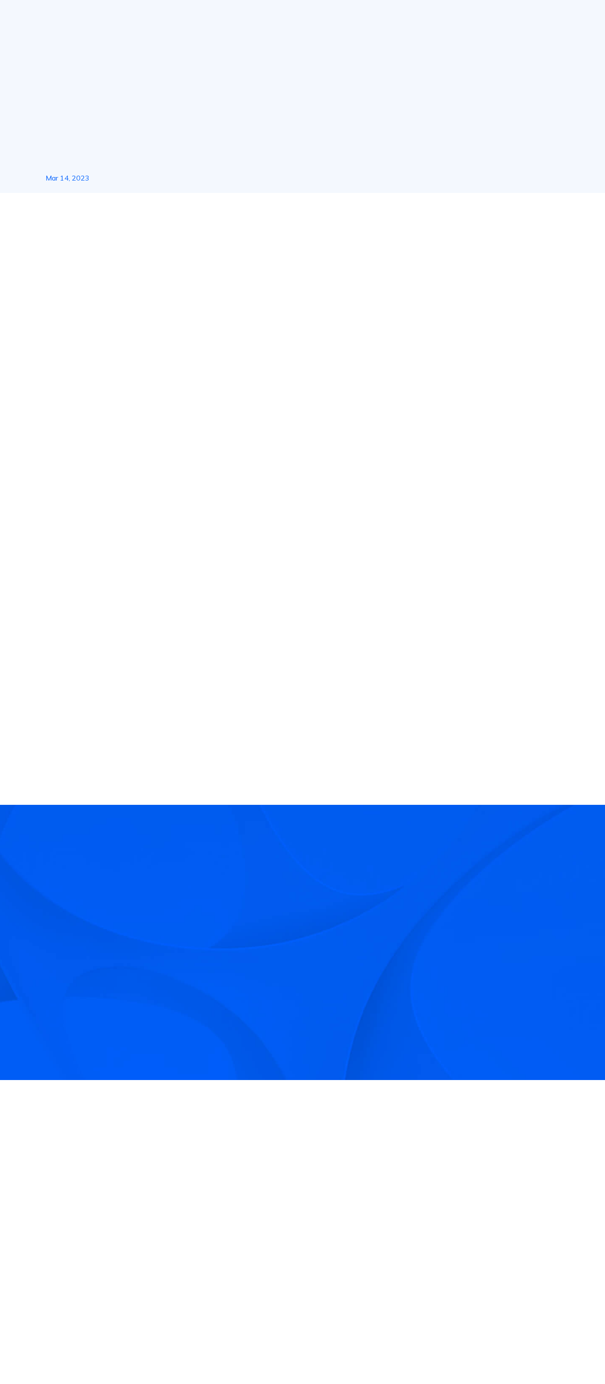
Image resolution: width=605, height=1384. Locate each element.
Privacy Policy (476, 1353)
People (549, 17)
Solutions (193, 17)
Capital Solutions (247, 1224)
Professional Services (254, 1245)
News (85, 209)
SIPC (132, 1252)
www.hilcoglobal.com (193, 616)
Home (54, 209)
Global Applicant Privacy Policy (552, 1353)
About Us (146, 17)
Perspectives (373, 1266)
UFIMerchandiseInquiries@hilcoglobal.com (290, 423)
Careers (364, 1245)
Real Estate (287, 17)
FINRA (115, 1252)
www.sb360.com (264, 520)
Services (238, 17)
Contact (365, 1224)
